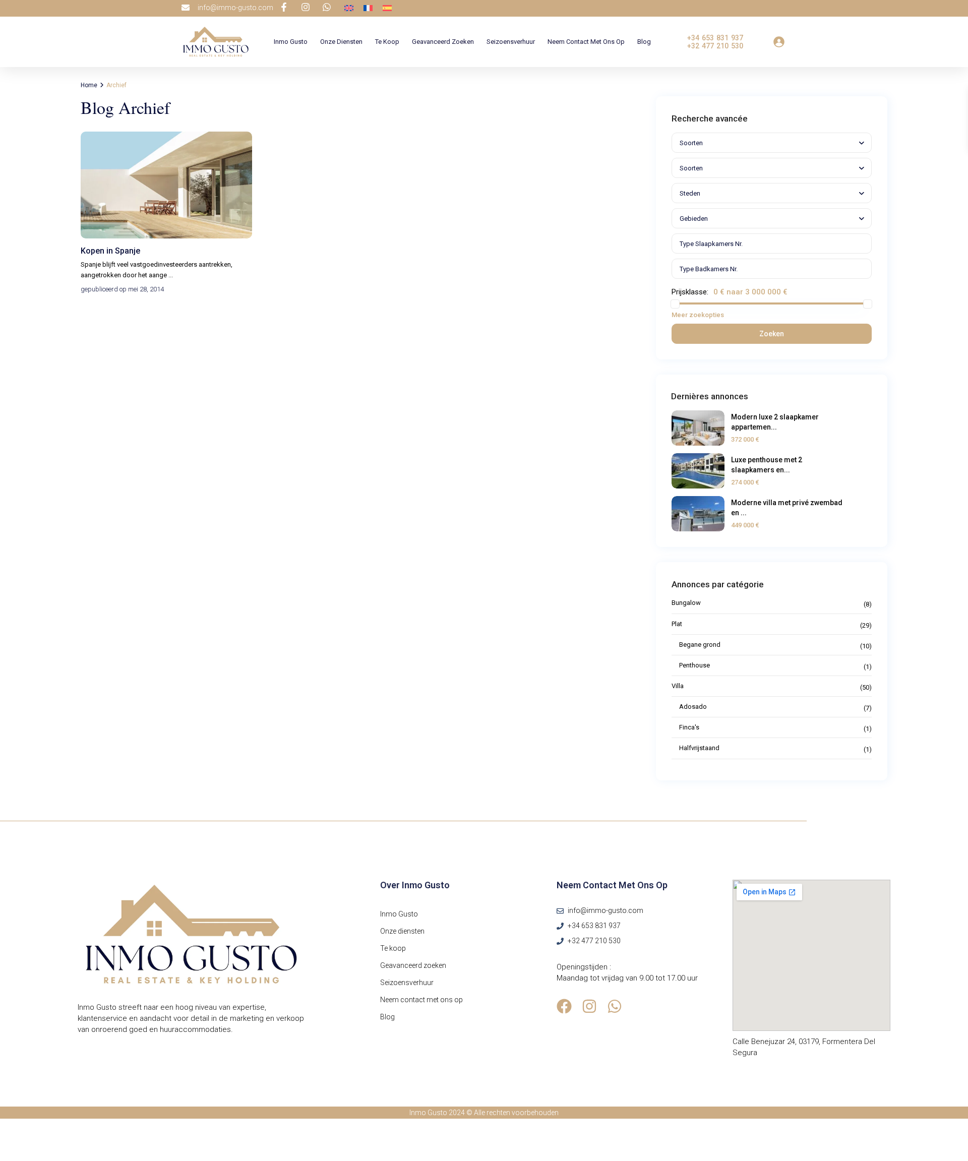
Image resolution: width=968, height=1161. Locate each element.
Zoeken (771, 334)
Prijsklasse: (690, 291)
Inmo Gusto (291, 41)
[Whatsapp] (614, 1006)
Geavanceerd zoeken (443, 41)
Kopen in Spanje (110, 251)
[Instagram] (589, 1006)
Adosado (693, 706)
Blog (644, 41)
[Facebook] (564, 1006)
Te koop (387, 41)
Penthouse (694, 665)
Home (89, 85)
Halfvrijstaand (699, 748)
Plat (677, 624)
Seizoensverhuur (511, 41)
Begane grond (699, 644)
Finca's (689, 727)
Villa (678, 686)
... (170, 275)
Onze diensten (341, 41)
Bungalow (686, 602)
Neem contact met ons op (586, 41)
